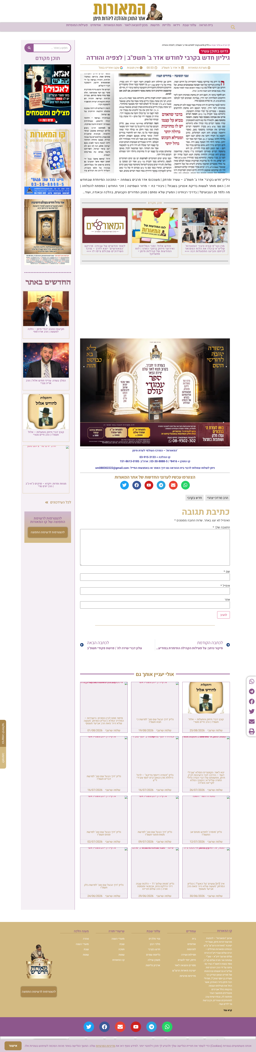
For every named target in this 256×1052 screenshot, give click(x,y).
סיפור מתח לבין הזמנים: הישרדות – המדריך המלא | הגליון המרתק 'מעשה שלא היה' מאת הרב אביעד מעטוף (104, 720)
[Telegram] (161, 485)
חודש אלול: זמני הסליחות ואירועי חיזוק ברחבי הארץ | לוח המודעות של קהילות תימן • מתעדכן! (155, 250)
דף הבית (226, 45)
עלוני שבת (189, 25)
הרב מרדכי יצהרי (217, 497)
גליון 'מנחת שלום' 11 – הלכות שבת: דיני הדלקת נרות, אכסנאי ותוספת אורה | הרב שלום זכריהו (155, 886)
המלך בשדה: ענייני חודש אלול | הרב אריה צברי (46, 382)
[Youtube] (149, 485)
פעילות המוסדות (77, 25)
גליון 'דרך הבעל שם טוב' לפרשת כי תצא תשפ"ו (155, 720)
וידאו (176, 25)
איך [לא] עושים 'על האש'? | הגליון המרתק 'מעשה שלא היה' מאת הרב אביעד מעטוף (206, 886)
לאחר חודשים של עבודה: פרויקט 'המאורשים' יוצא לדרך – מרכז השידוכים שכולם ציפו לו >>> (104, 248)
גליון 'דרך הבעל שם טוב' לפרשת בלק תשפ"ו (103, 886)
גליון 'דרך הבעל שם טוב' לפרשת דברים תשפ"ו (104, 777)
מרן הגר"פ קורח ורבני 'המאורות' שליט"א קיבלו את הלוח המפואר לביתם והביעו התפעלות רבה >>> (205, 248)
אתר (227, 599)
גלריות (166, 25)
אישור (13, 1045)
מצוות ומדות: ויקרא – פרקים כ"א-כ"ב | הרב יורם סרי (46, 485)
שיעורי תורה (116, 931)
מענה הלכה (81, 931)
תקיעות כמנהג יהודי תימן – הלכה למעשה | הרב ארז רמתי (46, 330)
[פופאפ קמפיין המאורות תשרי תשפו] (47, 123)
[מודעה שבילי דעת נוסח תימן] (47, 264)
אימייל (225, 585)
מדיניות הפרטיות (105, 1046)
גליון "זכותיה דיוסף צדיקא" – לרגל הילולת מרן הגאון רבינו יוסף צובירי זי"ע (155, 777)
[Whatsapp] (185, 485)
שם (227, 571)
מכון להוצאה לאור (136, 25)
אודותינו (95, 25)
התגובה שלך (221, 527)
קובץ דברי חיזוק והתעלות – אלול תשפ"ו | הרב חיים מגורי (206, 720)
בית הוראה (206, 25)
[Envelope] (173, 485)
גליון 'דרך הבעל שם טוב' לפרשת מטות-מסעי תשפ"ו (155, 833)
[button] (233, 27)
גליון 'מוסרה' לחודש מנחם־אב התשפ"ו (206, 833)
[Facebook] (136, 485)
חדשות (155, 25)
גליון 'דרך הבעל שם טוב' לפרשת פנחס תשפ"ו (104, 833)
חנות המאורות (113, 25)
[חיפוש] (29, 48)
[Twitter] (124, 485)
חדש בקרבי (194, 497)
